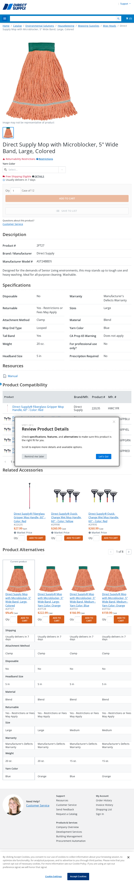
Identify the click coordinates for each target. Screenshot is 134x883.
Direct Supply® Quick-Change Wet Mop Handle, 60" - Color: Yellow (66, 517)
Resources (62, 800)
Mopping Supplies (88, 25)
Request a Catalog (66, 814)
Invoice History (104, 805)
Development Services (69, 831)
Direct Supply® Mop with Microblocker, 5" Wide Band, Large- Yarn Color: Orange (50, 599)
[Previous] (5, 461)
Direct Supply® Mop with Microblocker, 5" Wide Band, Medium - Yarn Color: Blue (83, 599)
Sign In (100, 814)
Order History (104, 800)
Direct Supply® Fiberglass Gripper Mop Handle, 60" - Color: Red (38, 408)
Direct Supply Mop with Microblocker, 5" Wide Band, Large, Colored (18, 599)
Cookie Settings (53, 876)
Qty (16, 538)
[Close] (128, 857)
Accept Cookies (78, 876)
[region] (67, 867)
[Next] (128, 551)
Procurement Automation (71, 840)
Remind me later (34, 456)
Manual (13, 376)
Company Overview (67, 827)
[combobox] (33, 169)
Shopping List (104, 809)
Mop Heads (109, 25)
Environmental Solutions (39, 25)
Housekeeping (66, 25)
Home (6, 25)
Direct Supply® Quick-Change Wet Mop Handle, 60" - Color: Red (103, 517)
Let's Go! (104, 456)
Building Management (69, 836)
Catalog (17, 25)
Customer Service (13, 224)
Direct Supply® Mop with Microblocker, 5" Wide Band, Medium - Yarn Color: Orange (115, 599)
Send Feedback (65, 809)
